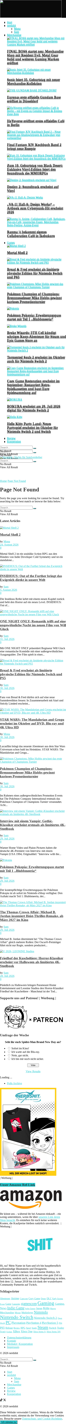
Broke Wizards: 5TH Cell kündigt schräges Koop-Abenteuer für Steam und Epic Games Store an (36, 336)
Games (11, 242)
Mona (17, 28)
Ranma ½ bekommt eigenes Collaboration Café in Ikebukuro (31, 233)
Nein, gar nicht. (20, 1055)
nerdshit (11, 25)
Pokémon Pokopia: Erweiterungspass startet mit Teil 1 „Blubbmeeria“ (34, 317)
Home (3, 480)
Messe (18, 1312)
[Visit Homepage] (31, 16)
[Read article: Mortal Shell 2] (33, 527)
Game (8, 1304)
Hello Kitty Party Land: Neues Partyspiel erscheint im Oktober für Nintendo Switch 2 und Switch (32, 427)
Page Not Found (17, 480)
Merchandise (14, 34)
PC (8, 1322)
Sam (16, 31)
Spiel (28, 1328)
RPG (23, 1327)
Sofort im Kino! (20, 1048)
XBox (16, 1331)
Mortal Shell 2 (17, 252)
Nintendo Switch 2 (45, 1318)
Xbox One (27, 1331)
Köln (46, 1308)
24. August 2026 (9, 544)
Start (9, 22)
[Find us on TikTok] (1, 1400)
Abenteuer (5, 1298)
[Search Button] (34, 452)
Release (9, 1327)
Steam (42, 1327)
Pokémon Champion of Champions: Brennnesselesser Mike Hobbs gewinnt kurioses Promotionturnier (34, 297)
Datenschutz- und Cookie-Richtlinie (42, 1418)
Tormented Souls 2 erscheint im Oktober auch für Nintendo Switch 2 (36, 359)
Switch (52, 1327)
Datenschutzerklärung (19, 1337)
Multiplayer (27, 1312)
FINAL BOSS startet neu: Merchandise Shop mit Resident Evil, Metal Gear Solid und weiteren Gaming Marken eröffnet (35, 57)
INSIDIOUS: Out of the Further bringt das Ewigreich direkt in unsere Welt (31, 578)
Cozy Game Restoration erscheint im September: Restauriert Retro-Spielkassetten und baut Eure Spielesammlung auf (33, 386)
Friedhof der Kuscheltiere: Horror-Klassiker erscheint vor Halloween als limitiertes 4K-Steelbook (31, 962)
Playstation (18, 1322)
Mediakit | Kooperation (20, 1343)
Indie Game (15, 1308)
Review (11, 438)
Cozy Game (34, 1298)
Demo (43, 1298)
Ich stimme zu (8, 1422)
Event (2, 1304)
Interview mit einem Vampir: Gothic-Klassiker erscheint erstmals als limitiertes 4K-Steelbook (32, 825)
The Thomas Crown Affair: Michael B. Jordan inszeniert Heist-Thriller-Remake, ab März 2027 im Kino (31, 916)
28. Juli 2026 (7, 975)
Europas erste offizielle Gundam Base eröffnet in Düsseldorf (34, 99)
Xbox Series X (39, 1331)
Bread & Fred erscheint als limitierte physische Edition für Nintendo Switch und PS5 (34, 273)
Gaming (45, 1303)
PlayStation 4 (33, 1322)
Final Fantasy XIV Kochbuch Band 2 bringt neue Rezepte (34, 146)
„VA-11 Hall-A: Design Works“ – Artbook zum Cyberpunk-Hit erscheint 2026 (35, 208)
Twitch (3, 1331)
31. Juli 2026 (7, 639)
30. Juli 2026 (7, 688)
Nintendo (41, 1312)
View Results (33, 1071)
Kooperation (14, 441)
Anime (15, 1298)
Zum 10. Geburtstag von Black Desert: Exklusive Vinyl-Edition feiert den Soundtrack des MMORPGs (35, 169)
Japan (39, 1308)
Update (9, 1332)
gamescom (29, 1303)
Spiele (34, 1328)
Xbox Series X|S (53, 1331)
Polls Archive (14, 1083)
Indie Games (30, 1308)
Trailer (60, 1327)
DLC (49, 1298)
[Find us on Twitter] (4, 1400)
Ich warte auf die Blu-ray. (25, 1051)
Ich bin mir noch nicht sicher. (27, 1058)
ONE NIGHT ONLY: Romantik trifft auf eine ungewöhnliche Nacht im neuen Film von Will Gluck (33, 625)
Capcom (24, 1298)
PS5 (2, 1327)
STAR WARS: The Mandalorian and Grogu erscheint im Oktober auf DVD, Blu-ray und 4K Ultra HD (32, 723)
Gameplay (16, 1304)
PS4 (60, 1323)
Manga (53, 1308)
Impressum (13, 1347)
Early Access (57, 1298)
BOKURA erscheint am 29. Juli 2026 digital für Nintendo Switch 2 (33, 408)
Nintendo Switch (16, 1317)
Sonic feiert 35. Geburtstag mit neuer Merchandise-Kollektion (33, 81)
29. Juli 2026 (7, 838)
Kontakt (11, 1340)
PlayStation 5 (50, 1322)
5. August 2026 (8, 589)
